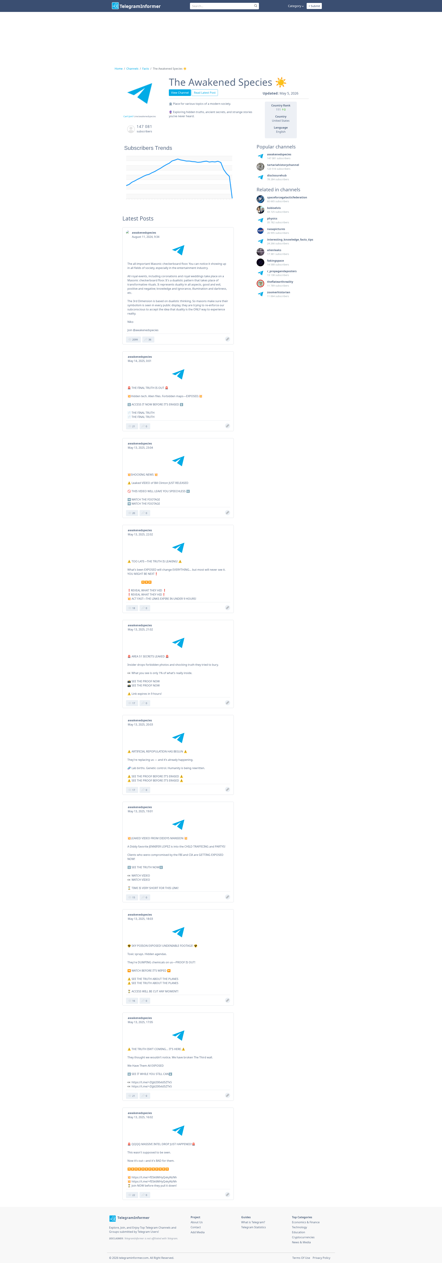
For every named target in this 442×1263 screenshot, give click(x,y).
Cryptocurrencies (303, 1237)
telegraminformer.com (133, 1258)
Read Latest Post (205, 93)
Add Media (198, 1232)
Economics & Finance (306, 1222)
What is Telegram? (253, 1222)
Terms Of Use (301, 1258)
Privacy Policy (321, 1258)
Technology (299, 1227)
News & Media (301, 1242)
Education (298, 1232)
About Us (197, 1222)
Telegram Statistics (253, 1227)
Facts (145, 69)
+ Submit (314, 6)
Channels (132, 69)
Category (294, 6)
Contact (196, 1227)
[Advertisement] (221, 38)
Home (119, 69)
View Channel (180, 93)
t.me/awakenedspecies (145, 116)
